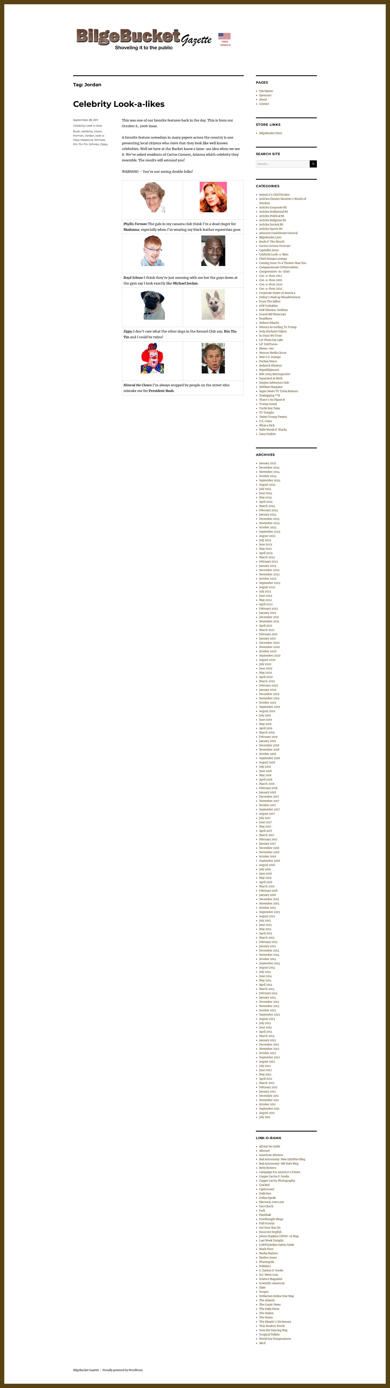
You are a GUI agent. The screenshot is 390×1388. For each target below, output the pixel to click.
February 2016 (268, 890)
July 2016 (265, 869)
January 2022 (267, 613)
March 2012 (266, 1083)
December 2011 (269, 1096)
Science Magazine (270, 1279)
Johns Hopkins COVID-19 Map (279, 1236)
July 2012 (265, 1066)
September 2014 (269, 963)
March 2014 (266, 989)
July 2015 (265, 920)
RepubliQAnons (269, 370)
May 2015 (265, 929)
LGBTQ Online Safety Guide (276, 1245)
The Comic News (270, 1304)
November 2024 (269, 472)
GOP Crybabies (268, 306)
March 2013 (266, 1036)
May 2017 (265, 826)
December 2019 (269, 694)
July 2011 (264, 1117)
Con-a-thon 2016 (270, 280)
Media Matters (268, 1253)
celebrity (87, 131)
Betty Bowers (267, 1168)
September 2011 (269, 1108)
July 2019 (265, 715)
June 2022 (265, 596)
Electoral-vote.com (271, 1202)
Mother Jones (268, 1257)
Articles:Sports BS (271, 229)
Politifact (265, 1266)
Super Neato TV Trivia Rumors (278, 391)
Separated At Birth (271, 378)
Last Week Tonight (271, 1240)
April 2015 (265, 933)
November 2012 (269, 1049)
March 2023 (267, 557)
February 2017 (268, 839)
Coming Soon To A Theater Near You (282, 263)
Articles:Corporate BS (273, 207)
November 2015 (269, 903)
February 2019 (268, 737)
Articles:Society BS (271, 224)
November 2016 (269, 852)
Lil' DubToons (268, 344)
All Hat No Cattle (269, 1146)
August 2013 (267, 1019)
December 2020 (269, 643)
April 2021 (265, 625)
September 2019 (269, 707)
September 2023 (269, 531)
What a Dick (267, 425)
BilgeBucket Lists (270, 237)
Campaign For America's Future (279, 1172)
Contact (264, 104)
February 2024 (268, 510)
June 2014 (265, 976)
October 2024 (267, 476)
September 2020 (269, 655)
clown (98, 131)
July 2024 (265, 489)
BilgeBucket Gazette (86, 1370)
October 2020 (267, 651)
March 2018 (266, 784)
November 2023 (269, 523)
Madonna (86, 139)
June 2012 (265, 1070)
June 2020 (265, 668)
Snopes (264, 1292)
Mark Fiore (266, 1249)
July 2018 (265, 766)
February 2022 (268, 608)
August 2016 (267, 865)
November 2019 (269, 698)
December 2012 (269, 1044)
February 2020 (268, 685)
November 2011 (269, 1100)
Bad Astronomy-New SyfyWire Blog (282, 1159)
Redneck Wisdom (270, 365)
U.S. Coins (265, 421)
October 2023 (267, 527)
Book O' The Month (272, 241)
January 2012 (267, 1091)
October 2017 (267, 805)
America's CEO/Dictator (274, 194)
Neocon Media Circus (272, 353)
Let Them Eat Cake (271, 340)
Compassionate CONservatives (278, 267)
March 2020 (267, 681)
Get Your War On (270, 1227)
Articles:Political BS (271, 216)
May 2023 (265, 549)
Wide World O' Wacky (273, 429)
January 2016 (267, 895)
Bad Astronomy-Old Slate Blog (279, 1163)
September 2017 (269, 809)
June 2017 (265, 822)
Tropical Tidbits (269, 1334)
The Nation (266, 1313)
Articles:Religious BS (272, 220)
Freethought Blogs (271, 1219)
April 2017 (265, 831)
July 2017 (265, 818)
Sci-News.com (268, 1274)
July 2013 (265, 1023)
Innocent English (270, 1232)
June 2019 (265, 719)
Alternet (264, 1151)
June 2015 (265, 925)
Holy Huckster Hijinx (273, 331)
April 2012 (265, 1078)
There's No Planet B (272, 400)
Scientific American (272, 1283)
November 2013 (269, 1006)
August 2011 (267, 1113)
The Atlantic (267, 1300)
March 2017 (266, 835)
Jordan (89, 135)
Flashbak (265, 1215)
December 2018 (269, 745)
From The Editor (270, 301)
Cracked (264, 1185)
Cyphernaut (266, 1189)
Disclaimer (266, 91)
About (263, 99)
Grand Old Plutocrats (272, 314)
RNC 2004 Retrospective (274, 374)
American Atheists (271, 1155)
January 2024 (267, 514)
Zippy (104, 144)
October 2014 (267, 959)
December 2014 (269, 950)
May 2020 (265, 672)
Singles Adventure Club (274, 382)
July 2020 (265, 664)
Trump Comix (268, 404)
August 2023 (267, 536)
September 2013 (269, 1014)
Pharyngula (266, 1262)
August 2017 (267, 814)
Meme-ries (266, 348)
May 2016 (265, 878)
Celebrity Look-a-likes (119, 104)
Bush (76, 131)
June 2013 (265, 1027)
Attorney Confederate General (278, 233)
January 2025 (267, 463)
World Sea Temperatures (275, 1339)
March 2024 (267, 506)
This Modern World (272, 1326)
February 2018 (268, 788)
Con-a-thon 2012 (270, 276)
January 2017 (267, 843)
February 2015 (268, 942)
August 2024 (267, 484)
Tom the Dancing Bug (273, 1330)
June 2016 (265, 873)
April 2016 (265, 882)
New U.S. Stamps (270, 357)
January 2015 (267, 946)
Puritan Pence (268, 361)
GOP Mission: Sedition (273, 310)
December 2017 (269, 796)
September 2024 (269, 480)
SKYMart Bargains (271, 387)
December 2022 (269, 570)
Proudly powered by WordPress (123, 1370)
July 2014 (265, 972)
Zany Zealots (267, 434)
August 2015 (267, 916)
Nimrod (99, 139)
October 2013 (267, 1010)
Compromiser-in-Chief (274, 271)
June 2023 (265, 544)
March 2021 (266, 630)
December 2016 (269, 848)
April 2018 (265, 779)
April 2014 (265, 984)
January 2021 (267, 638)
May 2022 (265, 600)
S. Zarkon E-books (271, 1270)
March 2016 (267, 886)
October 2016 (267, 856)
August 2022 (267, 587)
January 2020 (267, 690)
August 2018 (267, 762)
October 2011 (267, 1104)
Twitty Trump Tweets (273, 417)
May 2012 (265, 1074)
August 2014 (267, 967)
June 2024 (265, 493)
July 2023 (265, 540)
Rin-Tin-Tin (80, 144)
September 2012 (269, 1057)
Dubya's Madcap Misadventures (279, 297)
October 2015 (267, 908)
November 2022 (269, 574)
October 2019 (267, 702)
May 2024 (265, 497)
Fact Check (266, 1206)
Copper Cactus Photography (277, 1180)
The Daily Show (269, 1309)
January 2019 (267, 741)
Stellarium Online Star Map (276, 1296)
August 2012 (267, 1061)
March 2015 (266, 937)
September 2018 (269, 758)
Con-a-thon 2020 (270, 284)
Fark (262, 1210)
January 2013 (267, 1040)
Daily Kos (265, 1193)
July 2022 (265, 591)
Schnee (94, 144)
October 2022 (267, 578)
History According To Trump (278, 327)
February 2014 (268, 993)
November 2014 (269, 955)
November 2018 (269, 749)
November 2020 (269, 647)
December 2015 (269, 899)
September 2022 (269, 583)
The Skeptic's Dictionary (275, 1321)
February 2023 (268, 561)
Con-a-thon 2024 (270, 288)
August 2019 (267, 711)
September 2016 (269, 861)
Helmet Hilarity (269, 323)
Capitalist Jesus (269, 250)
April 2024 (266, 502)
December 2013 (269, 1002)
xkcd (262, 1343)
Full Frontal (266, 1223)
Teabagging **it (269, 395)
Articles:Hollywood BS (273, 211)
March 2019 (267, 732)
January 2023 (267, 566)
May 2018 (265, 775)
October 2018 (267, 754)
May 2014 (265, 980)
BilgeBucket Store (270, 133)
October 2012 (267, 1053)
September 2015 (269, 912)
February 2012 (268, 1087)
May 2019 (265, 724)
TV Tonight (266, 412)
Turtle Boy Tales (269, 408)
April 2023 (265, 553)
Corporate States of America (277, 293)
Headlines (265, 318)
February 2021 (268, 634)
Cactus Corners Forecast (274, 246)
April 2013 (265, 1031)
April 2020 (266, 677)
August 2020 (267, 660)
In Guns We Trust (270, 335)
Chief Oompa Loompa (273, 259)
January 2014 (267, 997)
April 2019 (265, 728)
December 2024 (269, 467)
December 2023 (269, 519)
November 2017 (269, 801)
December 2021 (269, 617)
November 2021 (269, 621)
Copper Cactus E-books (274, 1176)
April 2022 (266, 604)
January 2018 (267, 792)
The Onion (266, 1317)
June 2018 (265, 771)
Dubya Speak (267, 1198)
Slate (262, 1287)
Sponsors (265, 95)
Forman (78, 135)
